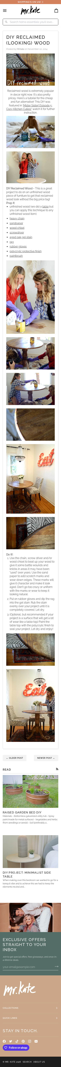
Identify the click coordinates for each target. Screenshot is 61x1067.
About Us (39, 1062)
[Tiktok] (17, 1041)
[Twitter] (10, 1041)
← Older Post (14, 758)
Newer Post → (46, 758)
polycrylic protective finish (26, 251)
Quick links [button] (10, 1018)
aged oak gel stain (21, 237)
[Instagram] (29, 1041)
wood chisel (17, 227)
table (45, 206)
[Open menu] (8, 10)
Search (27, 1062)
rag (12, 242)
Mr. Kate (10, 1062)
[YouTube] (36, 1041)
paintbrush (16, 255)
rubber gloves (18, 246)
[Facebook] (4, 1041)
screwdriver (17, 232)
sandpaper (16, 223)
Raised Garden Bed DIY (22, 812)
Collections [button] (10, 1008)
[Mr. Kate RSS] (57, 769)
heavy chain (17, 218)
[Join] (55, 966)
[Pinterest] (23, 1041)
